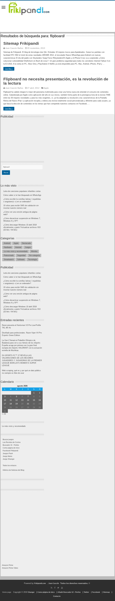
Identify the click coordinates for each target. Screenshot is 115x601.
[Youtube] (62, 587)
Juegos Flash (8, 453)
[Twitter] (58, 587)
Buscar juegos (8, 439)
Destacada (26, 243)
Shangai (31, 592)
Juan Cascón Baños (14, 48)
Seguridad (21, 255)
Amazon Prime (7, 565)
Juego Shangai (8, 459)
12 (16, 400)
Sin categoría (34, 255)
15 (34, 400)
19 (16, 404)
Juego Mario (7, 456)
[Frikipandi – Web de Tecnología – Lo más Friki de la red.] (32, 7)
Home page (6, 592)
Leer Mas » (9, 69)
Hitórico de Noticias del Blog (13, 470)
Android (7, 243)
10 (5, 400)
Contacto (56, 596)
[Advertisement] (23, 137)
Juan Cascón (53, 583)
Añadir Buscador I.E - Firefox (69, 592)
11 (11, 400)
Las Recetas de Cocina (11, 442)
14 (28, 400)
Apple (46, 88)
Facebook (96, 592)
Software (20, 259)
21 (28, 404)
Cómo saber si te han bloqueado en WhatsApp (22, 195)
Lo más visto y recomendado (15, 251)
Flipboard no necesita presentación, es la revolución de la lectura (55, 81)
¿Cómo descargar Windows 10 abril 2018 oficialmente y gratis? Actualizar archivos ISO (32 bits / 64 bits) (22, 227)
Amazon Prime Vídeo (10, 568)
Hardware (8, 247)
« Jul (4, 414)
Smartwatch (9, 259)
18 (11, 404)
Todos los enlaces (9, 465)
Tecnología (32, 259)
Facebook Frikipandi (10, 451)
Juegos (28, 247)
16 (40, 400)
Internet (18, 247)
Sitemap (106, 592)
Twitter (86, 592)
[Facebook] (55, 587)
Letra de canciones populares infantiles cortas (22, 191)
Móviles (34, 251)
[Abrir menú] (3, 7)
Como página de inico (11, 448)
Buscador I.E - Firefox (11, 445)
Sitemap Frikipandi (21, 43)
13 (22, 400)
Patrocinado (9, 255)
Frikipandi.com (40, 583)
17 (5, 404)
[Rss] (51, 587)
